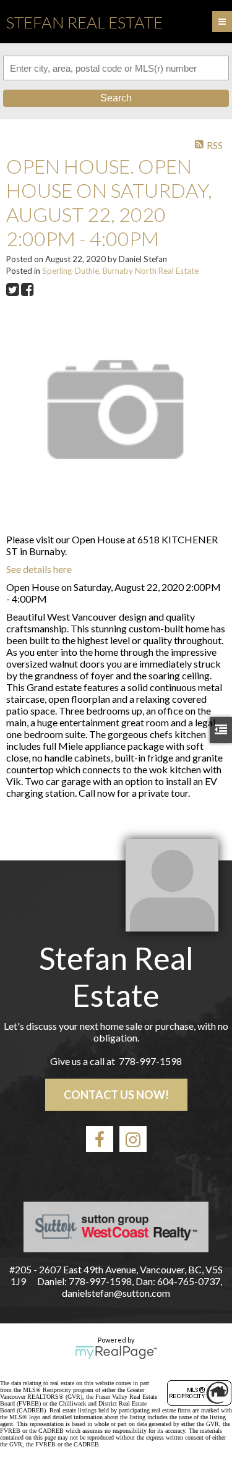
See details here (39, 569)
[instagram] (133, 1139)
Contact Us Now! (116, 1094)
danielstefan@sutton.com (116, 1293)
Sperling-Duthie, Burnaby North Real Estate (120, 271)
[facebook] (99, 1139)
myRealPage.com (116, 1352)
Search (116, 98)
